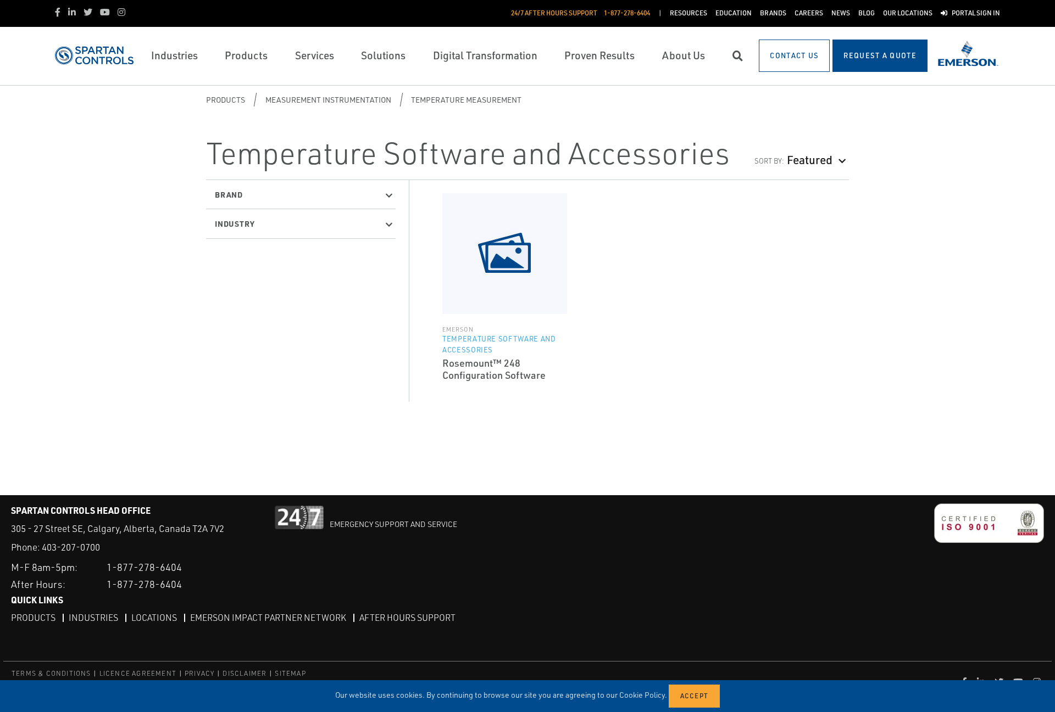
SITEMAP (290, 673)
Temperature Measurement (466, 99)
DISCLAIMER (244, 673)
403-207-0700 (71, 547)
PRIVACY (199, 673)
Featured (809, 159)
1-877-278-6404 (144, 567)
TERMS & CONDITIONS (51, 673)
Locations (154, 617)
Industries (93, 617)
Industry (234, 223)
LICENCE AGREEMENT (137, 673)
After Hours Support (407, 617)
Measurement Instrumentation (328, 99)
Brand (229, 194)
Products (225, 99)
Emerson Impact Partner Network (268, 617)
